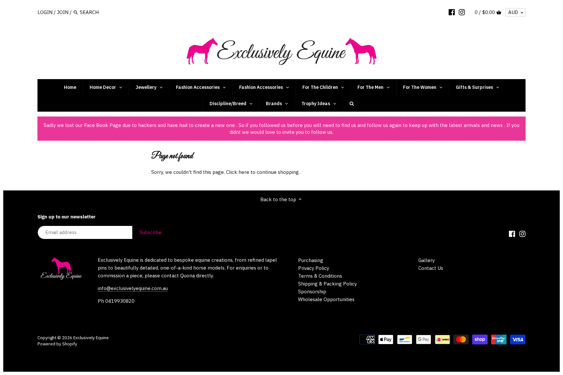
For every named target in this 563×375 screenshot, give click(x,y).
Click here (237, 172)
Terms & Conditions (320, 276)
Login (44, 12)
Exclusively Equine (91, 337)
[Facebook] (452, 12)
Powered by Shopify (57, 344)
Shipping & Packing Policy (327, 284)
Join (62, 12)
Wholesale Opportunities (326, 299)
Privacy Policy (313, 268)
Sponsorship (312, 291)
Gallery (426, 260)
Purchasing (310, 260)
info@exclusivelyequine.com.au (133, 288)
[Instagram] (462, 12)
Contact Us (430, 268)
